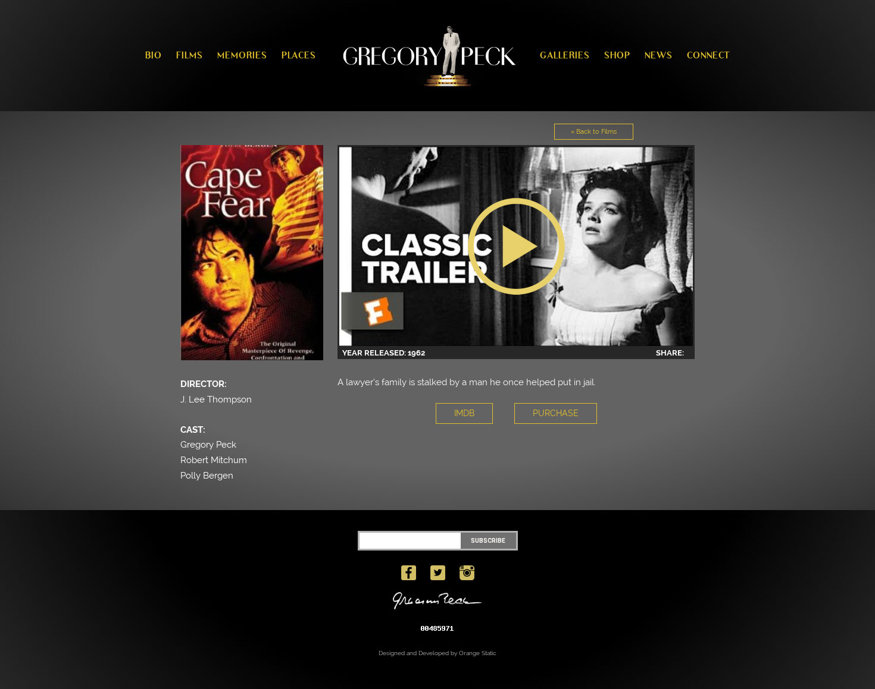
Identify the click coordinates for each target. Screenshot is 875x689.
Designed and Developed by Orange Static (437, 653)
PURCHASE (556, 413)
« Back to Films (594, 132)
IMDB (464, 413)
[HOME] (428, 55)
